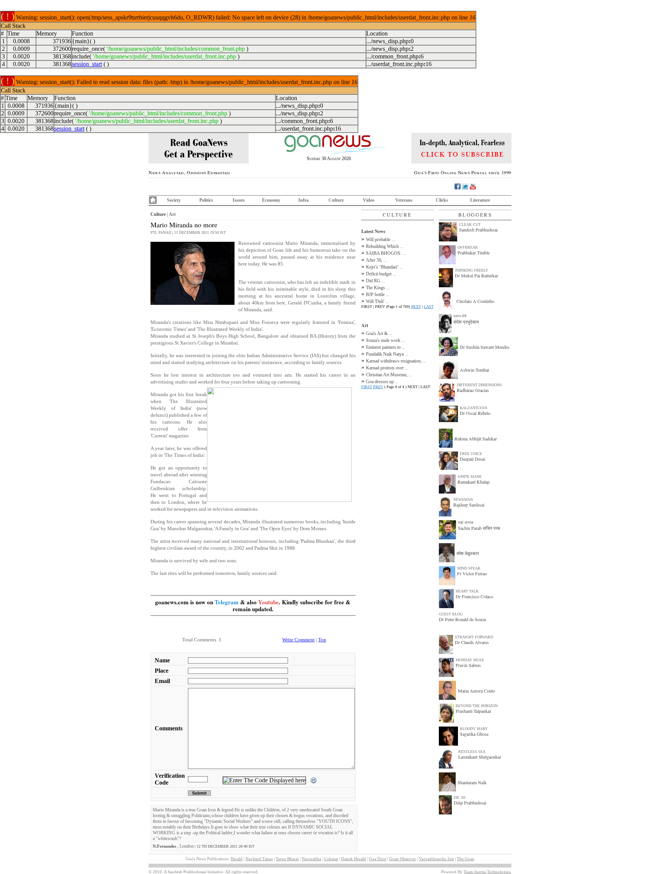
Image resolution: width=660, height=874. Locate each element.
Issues (239, 200)
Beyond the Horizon (477, 706)
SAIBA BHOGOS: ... (386, 253)
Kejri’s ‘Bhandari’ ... (384, 267)
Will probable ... (380, 239)
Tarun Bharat (287, 858)
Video (368, 200)
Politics (206, 200)
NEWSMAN (463, 499)
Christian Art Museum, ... (389, 374)
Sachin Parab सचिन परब (479, 528)
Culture (336, 200)
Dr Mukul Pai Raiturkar (476, 275)
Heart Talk (467, 591)
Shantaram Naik (472, 782)
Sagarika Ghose (474, 734)
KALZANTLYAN (473, 408)
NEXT (416, 306)
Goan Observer (402, 858)
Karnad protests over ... (387, 368)
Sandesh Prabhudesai (478, 230)
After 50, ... (376, 260)
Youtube (268, 602)
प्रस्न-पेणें (459, 316)
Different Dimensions (479, 385)
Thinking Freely (471, 270)
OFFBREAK (468, 247)
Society (174, 200)
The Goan (465, 858)
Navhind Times (259, 858)
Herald (237, 858)
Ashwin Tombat (474, 370)
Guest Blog (451, 614)
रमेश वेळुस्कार (467, 553)
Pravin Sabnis (468, 665)
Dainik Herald (353, 858)
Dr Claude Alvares (472, 642)
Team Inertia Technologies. (487, 871)
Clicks (442, 200)
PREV (378, 387)
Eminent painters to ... (385, 347)
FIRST (366, 387)
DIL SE (460, 797)
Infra (303, 200)
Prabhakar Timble (474, 252)
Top (322, 640)
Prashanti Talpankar (473, 711)
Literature (480, 200)
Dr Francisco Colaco (474, 596)
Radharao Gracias (473, 390)
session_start (87, 64)
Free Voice (471, 454)
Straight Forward (474, 637)
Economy (271, 200)
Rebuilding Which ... (384, 246)
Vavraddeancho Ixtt (436, 858)
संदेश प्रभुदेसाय (466, 322)
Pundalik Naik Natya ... (387, 354)
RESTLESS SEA (471, 751)
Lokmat (331, 858)
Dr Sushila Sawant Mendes (485, 347)
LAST (429, 306)
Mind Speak (468, 568)
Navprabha (311, 858)
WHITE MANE (470, 476)
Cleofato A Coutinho (475, 301)
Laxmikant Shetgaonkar (479, 757)
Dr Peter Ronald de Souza (462, 619)
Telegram (227, 602)
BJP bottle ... (377, 294)
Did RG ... (375, 280)
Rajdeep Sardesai (468, 505)
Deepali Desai (472, 459)
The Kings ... (378, 287)
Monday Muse (470, 660)
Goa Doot (377, 858)
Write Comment (298, 640)
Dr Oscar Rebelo (475, 413)
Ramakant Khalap (474, 482)
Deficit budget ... (381, 274)
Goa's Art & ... (379, 333)
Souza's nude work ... (385, 340)
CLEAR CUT (469, 224)
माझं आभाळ (466, 522)
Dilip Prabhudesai (470, 803)
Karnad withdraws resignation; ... (396, 361)
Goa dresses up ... (382, 381)
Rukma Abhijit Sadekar (476, 438)
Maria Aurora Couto (476, 691)
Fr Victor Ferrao (472, 573)
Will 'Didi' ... (377, 301)
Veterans (403, 200)
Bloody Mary (474, 729)
